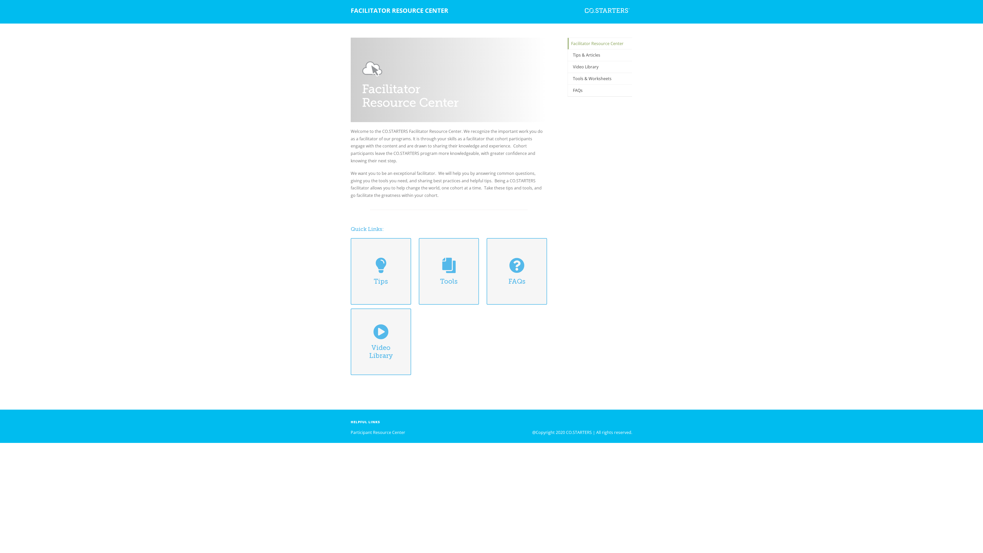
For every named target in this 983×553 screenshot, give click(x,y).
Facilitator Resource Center (597, 43)
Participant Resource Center (378, 432)
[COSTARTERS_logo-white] (606, 6)
